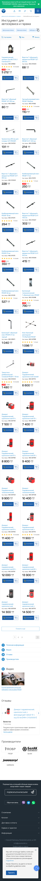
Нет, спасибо (35, 850)
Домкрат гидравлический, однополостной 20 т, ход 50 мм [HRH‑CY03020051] (29, 455)
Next (38, 713)
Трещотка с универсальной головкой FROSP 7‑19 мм (10, 375)
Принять (11, 873)
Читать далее (7, 732)
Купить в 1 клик (16, 78)
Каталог (5, 818)
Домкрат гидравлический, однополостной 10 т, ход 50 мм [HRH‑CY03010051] (29, 418)
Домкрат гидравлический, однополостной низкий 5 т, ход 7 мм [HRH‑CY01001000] (30, 377)
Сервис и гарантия (9, 828)
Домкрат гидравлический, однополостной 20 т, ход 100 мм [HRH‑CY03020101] (29, 569)
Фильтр (37, 37)
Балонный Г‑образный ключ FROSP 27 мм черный (9, 335)
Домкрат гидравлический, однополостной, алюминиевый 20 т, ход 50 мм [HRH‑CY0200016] (10, 606)
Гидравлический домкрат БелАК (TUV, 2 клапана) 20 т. (9, 60)
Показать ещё (20, 629)
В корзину (9, 78)
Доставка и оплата (9, 823)
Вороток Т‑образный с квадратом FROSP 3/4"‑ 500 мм (30, 253)
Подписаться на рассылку (17, 792)
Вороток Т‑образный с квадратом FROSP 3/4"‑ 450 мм (30, 216)
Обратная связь (12, 803)
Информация (7, 833)
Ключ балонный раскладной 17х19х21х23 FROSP (29, 335)
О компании (6, 813)
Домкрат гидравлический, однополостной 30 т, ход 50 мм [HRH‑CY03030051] (9, 569)
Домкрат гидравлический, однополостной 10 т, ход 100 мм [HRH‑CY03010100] (9, 455)
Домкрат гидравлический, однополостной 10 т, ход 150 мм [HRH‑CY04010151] (9, 529)
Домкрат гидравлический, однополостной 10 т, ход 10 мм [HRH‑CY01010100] (9, 418)
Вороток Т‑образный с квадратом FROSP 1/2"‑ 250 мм (30, 60)
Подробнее (10, 861)
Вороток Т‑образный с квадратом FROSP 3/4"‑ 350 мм (10, 176)
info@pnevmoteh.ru (20, 843)
